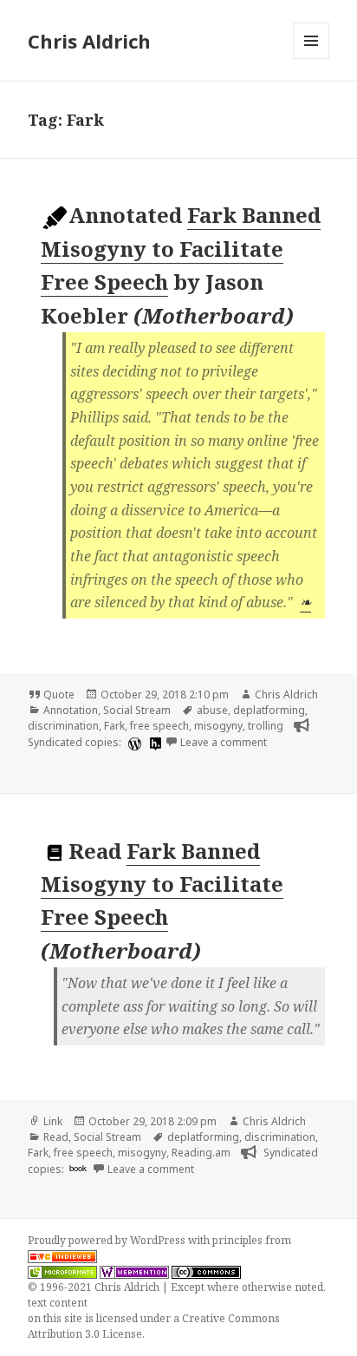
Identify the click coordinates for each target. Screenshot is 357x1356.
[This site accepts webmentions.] (134, 1272)
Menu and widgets (311, 58)
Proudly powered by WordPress (108, 1240)
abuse (212, 710)
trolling (265, 725)
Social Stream (137, 710)
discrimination (63, 725)
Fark (114, 725)
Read (55, 1137)
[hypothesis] (153, 743)
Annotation (70, 710)
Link (52, 1121)
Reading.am (201, 1152)
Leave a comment (223, 742)
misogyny (218, 725)
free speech (159, 725)
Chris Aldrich (89, 41)
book (78, 1168)
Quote (59, 694)
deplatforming (269, 710)
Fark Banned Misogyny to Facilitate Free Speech (181, 248)
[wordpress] (133, 743)
